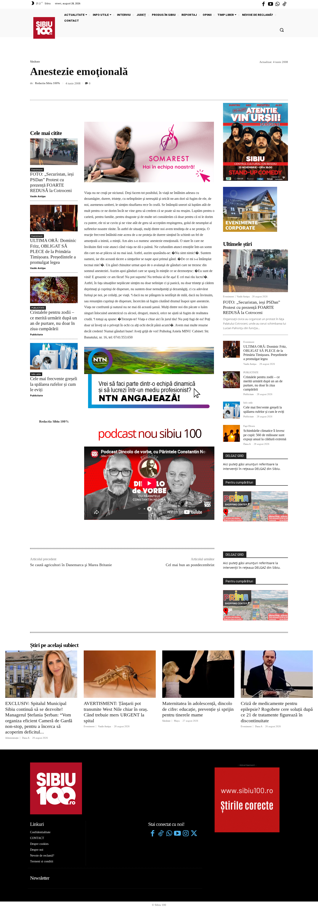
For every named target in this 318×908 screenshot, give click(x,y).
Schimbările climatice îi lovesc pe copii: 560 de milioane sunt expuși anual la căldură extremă (264, 435)
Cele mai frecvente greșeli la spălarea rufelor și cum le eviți (53, 384)
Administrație (12, 738)
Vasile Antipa (38, 196)
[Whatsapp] (277, 4)
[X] (263, 89)
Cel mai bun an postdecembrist (190, 565)
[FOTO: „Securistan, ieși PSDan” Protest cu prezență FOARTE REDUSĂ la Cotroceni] (54, 151)
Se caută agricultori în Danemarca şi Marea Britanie (71, 565)
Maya (177, 720)
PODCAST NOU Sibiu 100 (149, 434)
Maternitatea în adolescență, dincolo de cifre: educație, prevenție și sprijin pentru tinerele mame (198, 709)
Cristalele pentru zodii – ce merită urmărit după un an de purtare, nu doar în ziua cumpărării (53, 320)
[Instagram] (185, 834)
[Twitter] (194, 834)
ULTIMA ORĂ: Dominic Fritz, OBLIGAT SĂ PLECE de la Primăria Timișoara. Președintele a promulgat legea (53, 251)
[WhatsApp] (283, 89)
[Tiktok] (284, 4)
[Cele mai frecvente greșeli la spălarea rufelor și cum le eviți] (54, 356)
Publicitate (36, 334)
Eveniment (37, 169)
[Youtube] (270, 4)
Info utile (36, 374)
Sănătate (35, 61)
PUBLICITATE (38, 307)
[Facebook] (263, 4)
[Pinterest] (273, 89)
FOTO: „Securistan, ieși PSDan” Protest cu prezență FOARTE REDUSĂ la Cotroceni (52, 182)
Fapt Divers (249, 426)
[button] (281, 30)
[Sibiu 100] (44, 28)
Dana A (247, 444)
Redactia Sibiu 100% (47, 83)
